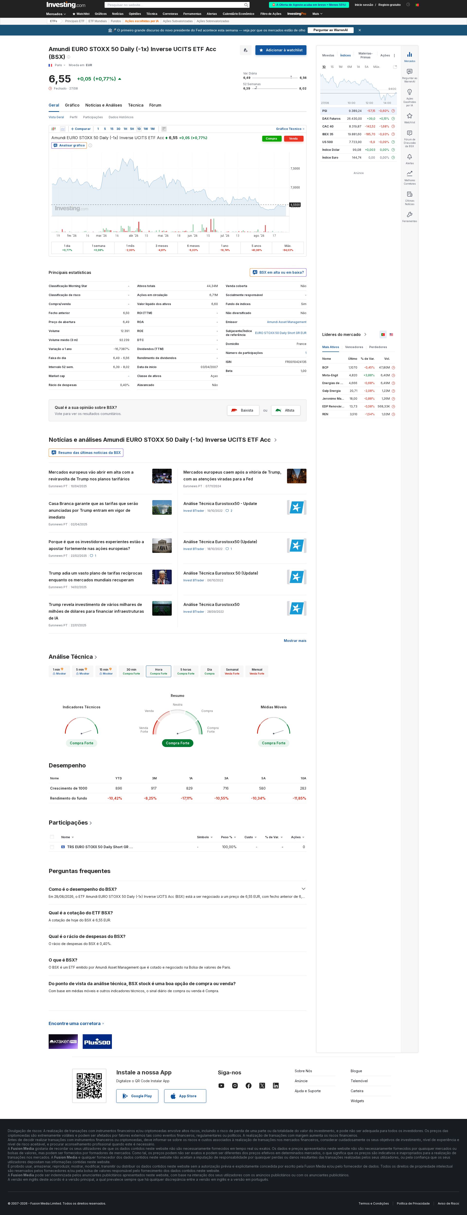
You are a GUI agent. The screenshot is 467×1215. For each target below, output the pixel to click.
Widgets (357, 1101)
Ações (385, 55)
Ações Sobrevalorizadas (213, 21)
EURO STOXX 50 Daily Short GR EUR (280, 333)
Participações (93, 117)
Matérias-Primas (366, 55)
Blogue (356, 1071)
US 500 (327, 142)
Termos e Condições (374, 1203)
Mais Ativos (330, 347)
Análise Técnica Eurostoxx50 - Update (220, 503)
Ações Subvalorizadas (178, 21)
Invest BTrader (193, 511)
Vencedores (354, 347)
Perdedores (378, 347)
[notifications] (408, 4)
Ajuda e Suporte (308, 1091)
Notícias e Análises (103, 105)
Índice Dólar (331, 150)
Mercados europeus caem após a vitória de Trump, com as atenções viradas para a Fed (232, 475)
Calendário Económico (238, 14)
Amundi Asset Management (286, 322)
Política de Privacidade (413, 1203)
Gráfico (72, 105)
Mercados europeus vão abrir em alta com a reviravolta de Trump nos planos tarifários (91, 475)
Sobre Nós (303, 1071)
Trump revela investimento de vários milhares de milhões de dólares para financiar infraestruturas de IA (96, 611)
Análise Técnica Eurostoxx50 (211, 604)
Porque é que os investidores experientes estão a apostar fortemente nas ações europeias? (96, 545)
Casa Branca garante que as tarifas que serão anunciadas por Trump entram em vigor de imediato (93, 510)
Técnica (136, 105)
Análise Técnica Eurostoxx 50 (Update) (220, 573)
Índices (345, 55)
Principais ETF (74, 21)
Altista (289, 410)
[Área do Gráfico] (62, 129)
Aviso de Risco (448, 1203)
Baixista (247, 410)
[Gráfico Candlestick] (53, 129)
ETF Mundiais (98, 21)
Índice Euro (330, 157)
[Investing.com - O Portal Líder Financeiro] (66, 4)
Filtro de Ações (270, 14)
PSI (324, 111)
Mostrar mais (295, 641)
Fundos (116, 21)
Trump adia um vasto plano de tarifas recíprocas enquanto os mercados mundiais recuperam (95, 576)
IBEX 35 (327, 134)
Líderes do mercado (341, 334)
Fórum (155, 105)
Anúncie (301, 1081)
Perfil (73, 117)
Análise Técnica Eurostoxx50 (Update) (220, 541)
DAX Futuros (331, 118)
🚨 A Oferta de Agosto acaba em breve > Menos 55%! (309, 5)
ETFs (53, 21)
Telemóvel (359, 1081)
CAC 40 (327, 126)
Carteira (357, 1091)
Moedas (328, 55)
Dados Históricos (121, 117)
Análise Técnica (71, 656)
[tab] (59, 671)
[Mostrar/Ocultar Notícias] (164, 129)
